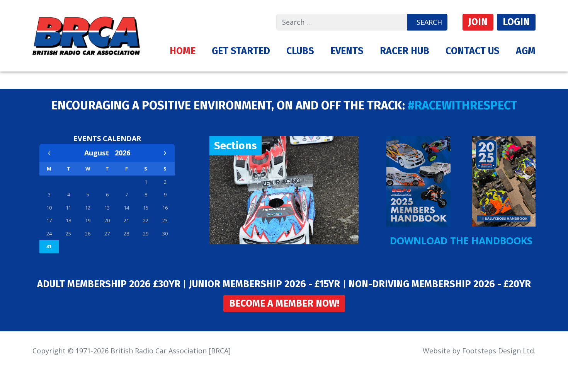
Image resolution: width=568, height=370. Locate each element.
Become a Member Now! (284, 303)
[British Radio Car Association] (86, 34)
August (99, 152)
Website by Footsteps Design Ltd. (479, 350)
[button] (241, 51)
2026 (122, 152)
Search (429, 22)
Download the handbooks (461, 240)
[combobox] (342, 22)
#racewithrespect (462, 105)
